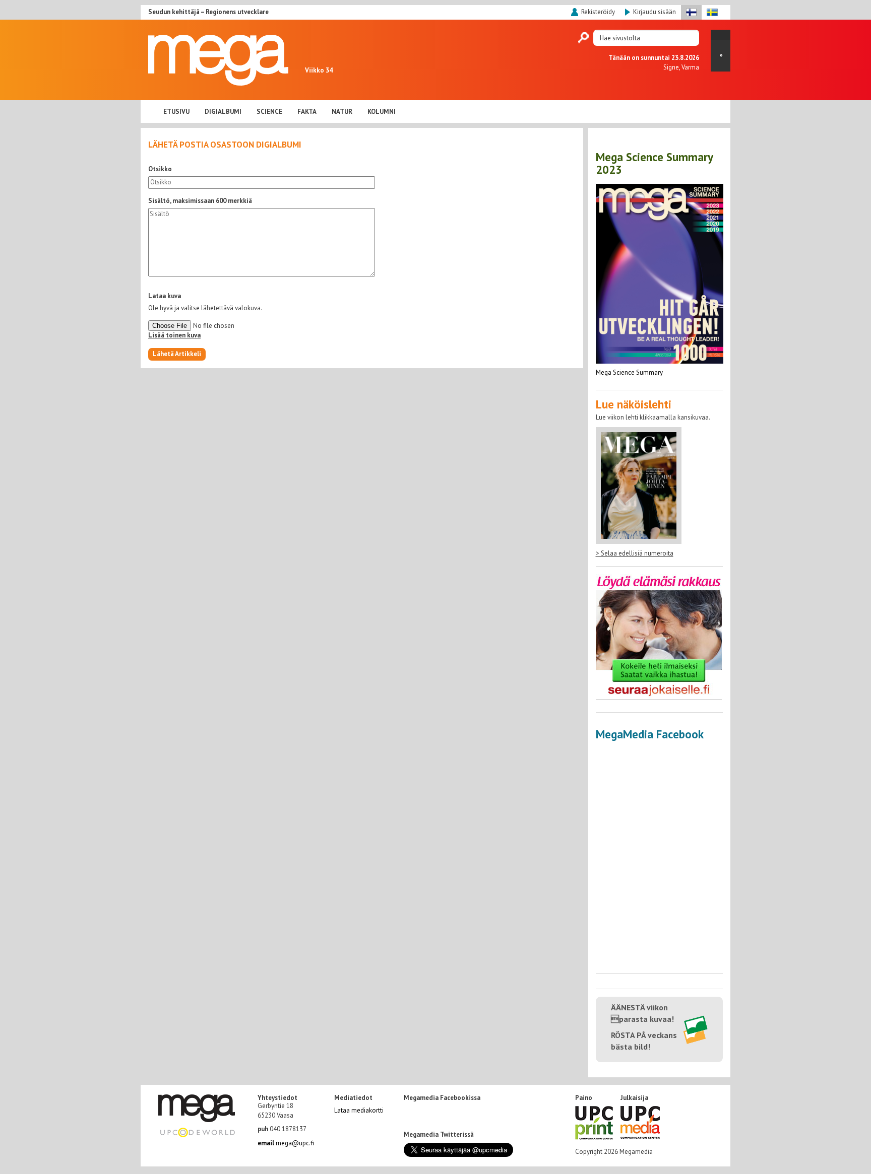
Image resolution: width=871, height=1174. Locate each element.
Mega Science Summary (629, 372)
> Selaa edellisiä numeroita (634, 553)
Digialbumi (223, 111)
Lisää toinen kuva (174, 335)
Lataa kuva (164, 296)
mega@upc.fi (286, 1143)
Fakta (307, 111)
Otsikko (160, 169)
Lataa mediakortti (359, 1110)
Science (269, 111)
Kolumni (381, 111)
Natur (342, 111)
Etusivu (176, 111)
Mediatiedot (353, 1097)
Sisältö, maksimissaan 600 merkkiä (200, 200)
